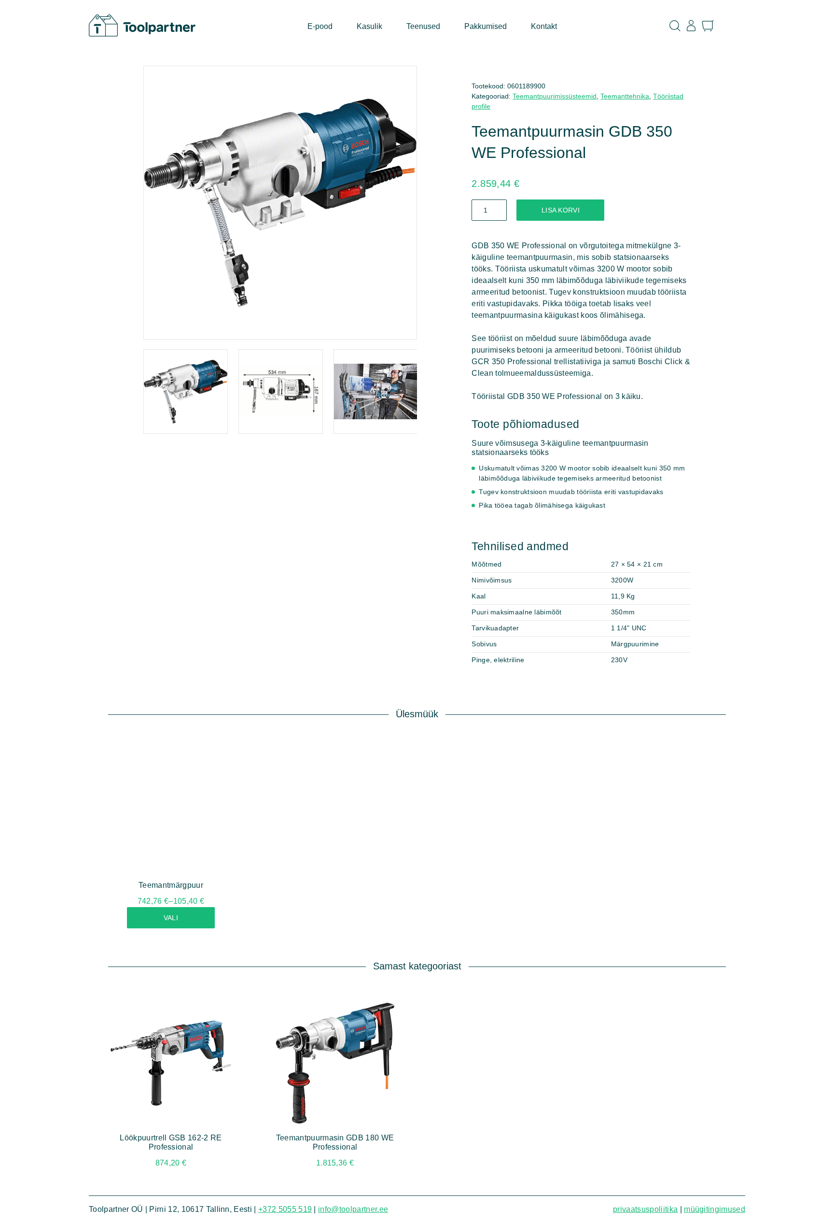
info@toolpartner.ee (353, 1209)
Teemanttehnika (624, 96)
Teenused (423, 26)
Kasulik (369, 26)
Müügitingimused (714, 1209)
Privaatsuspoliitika (645, 1209)
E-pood (320, 26)
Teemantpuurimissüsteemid (555, 96)
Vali (171, 918)
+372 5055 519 (285, 1209)
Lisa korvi (561, 210)
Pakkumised (485, 26)
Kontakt (544, 26)
